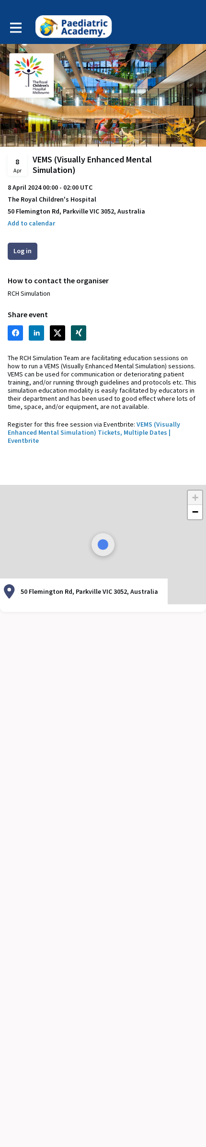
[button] (31, 223)
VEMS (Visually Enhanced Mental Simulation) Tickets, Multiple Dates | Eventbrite (94, 432)
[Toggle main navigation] (15, 27)
